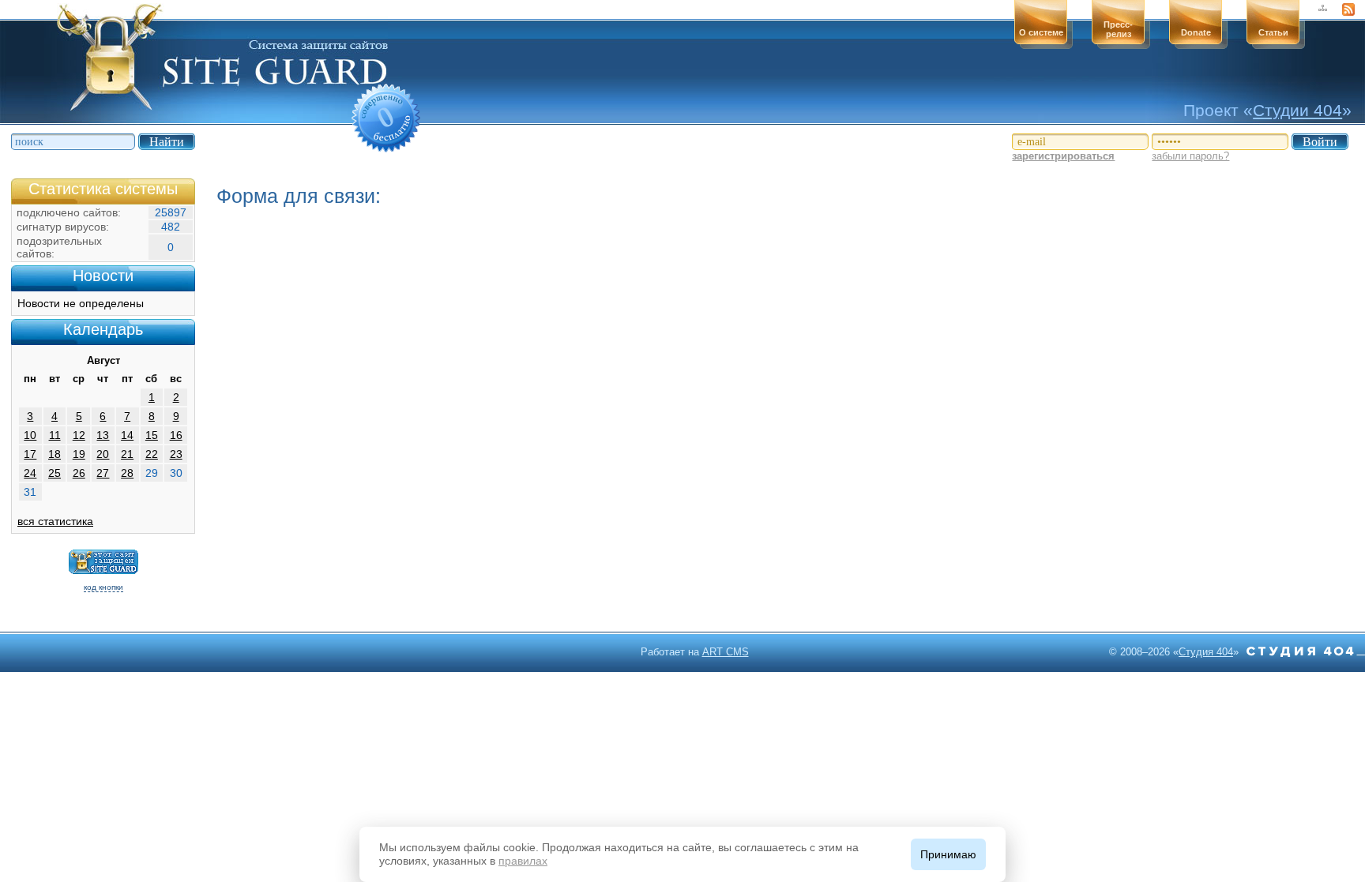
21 (127, 454)
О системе (1041, 32)
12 (79, 435)
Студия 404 (1206, 652)
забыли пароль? (1190, 156)
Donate (1196, 32)
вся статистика (55, 521)
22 (151, 454)
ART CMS (725, 652)
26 (79, 473)
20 (102, 454)
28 (127, 473)
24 (30, 473)
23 (176, 454)
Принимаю (948, 854)
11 (55, 435)
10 (30, 435)
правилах (522, 860)
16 (176, 435)
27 (102, 473)
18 (54, 454)
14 (127, 435)
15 (151, 435)
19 (79, 454)
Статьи (1273, 32)
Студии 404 (1297, 110)
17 (30, 454)
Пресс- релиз (1118, 29)
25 (54, 473)
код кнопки (103, 587)
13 (102, 435)
